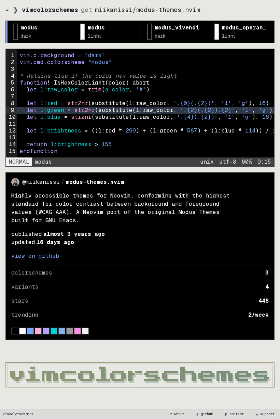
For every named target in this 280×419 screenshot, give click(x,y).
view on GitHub (35, 255)
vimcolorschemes (18, 414)
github (204, 414)
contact (234, 414)
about (177, 414)
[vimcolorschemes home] (140, 375)
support (265, 414)
